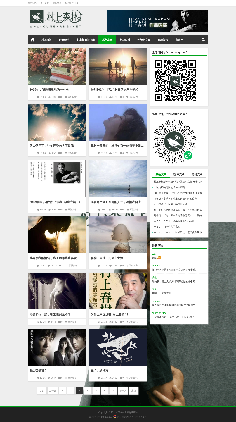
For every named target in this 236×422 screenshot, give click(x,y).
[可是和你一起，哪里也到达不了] (57, 291)
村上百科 (125, 39)
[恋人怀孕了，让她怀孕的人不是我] (57, 122)
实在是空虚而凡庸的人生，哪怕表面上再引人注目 (118, 202)
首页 (33, 39)
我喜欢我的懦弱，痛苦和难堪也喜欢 (53, 258)
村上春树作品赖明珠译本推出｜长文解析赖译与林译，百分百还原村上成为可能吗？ (180, 210)
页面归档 (32, 3)
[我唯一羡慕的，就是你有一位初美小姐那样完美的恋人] (118, 122)
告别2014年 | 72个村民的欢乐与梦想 (114, 89)
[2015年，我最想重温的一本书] (57, 66)
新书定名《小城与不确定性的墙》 (172, 204)
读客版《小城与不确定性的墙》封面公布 (175, 198)
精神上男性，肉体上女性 (107, 258)
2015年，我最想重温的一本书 (49, 89)
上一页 (52, 390)
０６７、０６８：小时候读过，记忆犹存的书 (178, 232)
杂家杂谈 (64, 39)
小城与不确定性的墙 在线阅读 (170, 187)
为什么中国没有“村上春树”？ (110, 314)
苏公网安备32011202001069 (131, 417)
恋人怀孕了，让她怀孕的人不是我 (52, 145)
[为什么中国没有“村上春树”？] (118, 291)
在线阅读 (163, 39)
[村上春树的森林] (56, 10)
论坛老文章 (144, 39)
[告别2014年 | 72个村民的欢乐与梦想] (118, 66)
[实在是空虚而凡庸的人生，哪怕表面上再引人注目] (118, 178)
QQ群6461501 (72, 3)
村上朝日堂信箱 (86, 39)
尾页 (133, 390)
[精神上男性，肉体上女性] (118, 234)
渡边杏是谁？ (38, 370)
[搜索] (203, 39)
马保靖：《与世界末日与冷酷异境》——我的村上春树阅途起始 (180, 215)
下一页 (123, 390)
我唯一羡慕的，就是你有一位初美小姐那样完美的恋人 (118, 145)
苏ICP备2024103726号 (100, 417)
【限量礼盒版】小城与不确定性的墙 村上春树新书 (180, 193)
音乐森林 (44, 3)
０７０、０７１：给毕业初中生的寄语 (174, 221)
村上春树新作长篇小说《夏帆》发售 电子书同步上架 (180, 181)
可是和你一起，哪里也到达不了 (50, 314)
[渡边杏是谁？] (57, 347)
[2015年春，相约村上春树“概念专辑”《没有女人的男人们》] (57, 178)
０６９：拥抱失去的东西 (167, 226)
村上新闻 (46, 39)
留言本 (179, 39)
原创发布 (107, 39)
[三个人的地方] (118, 347)
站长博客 (57, 3)
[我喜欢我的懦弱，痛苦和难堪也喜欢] (57, 234)
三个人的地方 (99, 370)
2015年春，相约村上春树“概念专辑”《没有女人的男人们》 (57, 202)
